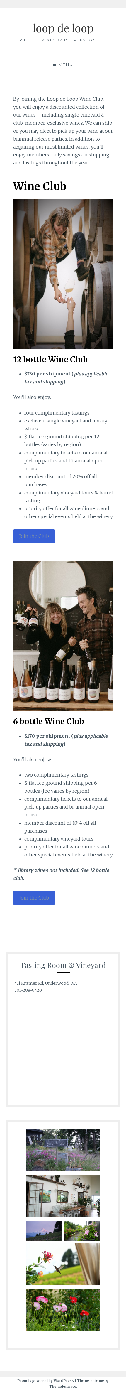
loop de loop (63, 27)
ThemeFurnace (62, 1386)
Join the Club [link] (34, 536)
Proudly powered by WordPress (45, 1380)
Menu (66, 64)
